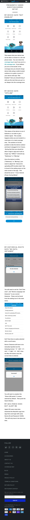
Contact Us (9, 463)
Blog (6, 470)
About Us (8, 459)
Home (6, 452)
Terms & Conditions (11, 481)
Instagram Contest (11, 488)
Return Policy (9, 485)
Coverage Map (9, 467)
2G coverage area (10, 64)
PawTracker (10, 505)
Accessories (9, 456)
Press (6, 474)
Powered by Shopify (9, 506)
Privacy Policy (9, 477)
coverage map (9, 62)
